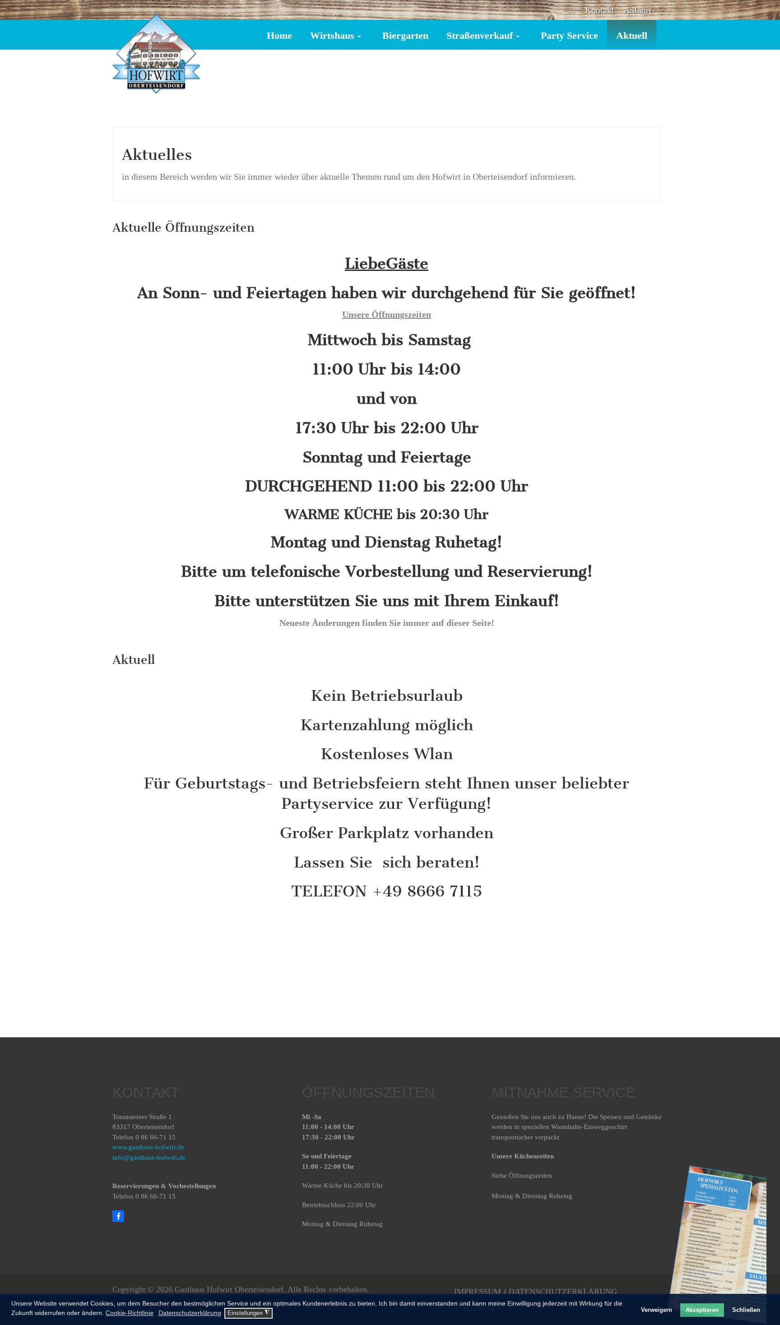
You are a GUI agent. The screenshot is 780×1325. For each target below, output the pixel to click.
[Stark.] (156, 52)
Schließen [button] (746, 1310)
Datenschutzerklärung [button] (189, 1312)
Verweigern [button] (656, 1310)
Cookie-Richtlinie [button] (129, 1312)
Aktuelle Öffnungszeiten (183, 227)
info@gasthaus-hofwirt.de (149, 1157)
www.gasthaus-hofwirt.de (148, 1147)
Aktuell (133, 660)
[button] (337, 35)
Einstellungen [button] (248, 1312)
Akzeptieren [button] (702, 1310)
